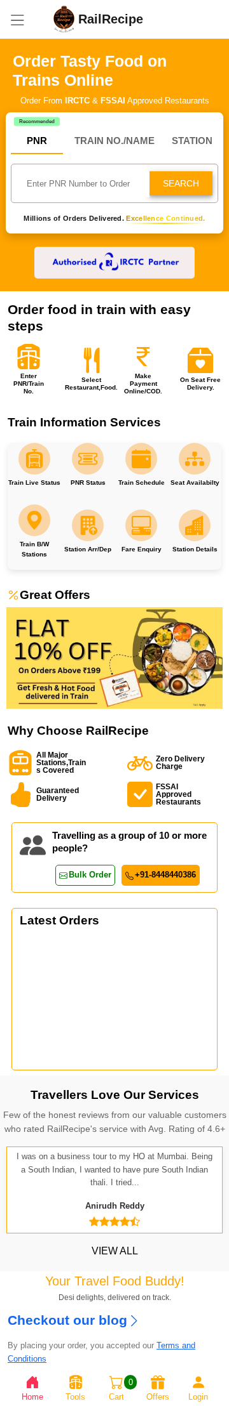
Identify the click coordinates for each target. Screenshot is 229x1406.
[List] (17, 19)
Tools (75, 1397)
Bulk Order (90, 874)
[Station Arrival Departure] (87, 458)
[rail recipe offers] (114, 657)
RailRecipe (122, 19)
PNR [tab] (37, 140)
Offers (157, 1397)
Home (32, 1397)
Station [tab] (192, 140)
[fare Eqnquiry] (141, 458)
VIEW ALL (115, 1250)
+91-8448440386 (165, 874)
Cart (121, 1389)
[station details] (194, 458)
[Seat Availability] (34, 458)
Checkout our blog (67, 1320)
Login (198, 1397)
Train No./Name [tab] (114, 140)
